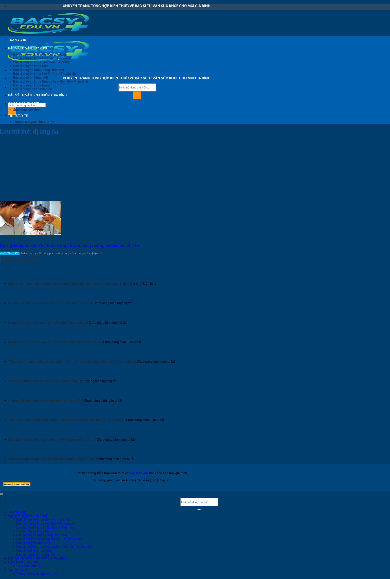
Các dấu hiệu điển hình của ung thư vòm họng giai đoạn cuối (52, 440)
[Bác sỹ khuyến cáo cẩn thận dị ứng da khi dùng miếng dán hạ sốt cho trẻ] (30, 234)
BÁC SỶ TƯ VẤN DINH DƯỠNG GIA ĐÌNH (37, 95)
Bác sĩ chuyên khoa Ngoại (32, 85)
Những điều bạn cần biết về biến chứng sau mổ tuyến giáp (50, 303)
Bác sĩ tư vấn (138, 473)
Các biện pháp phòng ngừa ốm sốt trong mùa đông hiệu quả (51, 459)
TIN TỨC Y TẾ (18, 116)
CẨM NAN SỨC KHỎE (23, 104)
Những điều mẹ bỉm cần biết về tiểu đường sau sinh (45, 400)
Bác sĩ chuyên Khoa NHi (30, 78)
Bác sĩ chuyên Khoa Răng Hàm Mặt (38, 70)
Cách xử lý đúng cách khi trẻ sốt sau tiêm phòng (43, 381)
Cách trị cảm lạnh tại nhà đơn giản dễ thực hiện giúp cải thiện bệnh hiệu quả (63, 284)
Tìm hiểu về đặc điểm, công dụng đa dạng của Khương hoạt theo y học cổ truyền (66, 420)
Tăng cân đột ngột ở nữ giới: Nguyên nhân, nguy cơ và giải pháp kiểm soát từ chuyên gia (72, 361)
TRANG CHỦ (17, 40)
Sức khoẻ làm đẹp (26, 110)
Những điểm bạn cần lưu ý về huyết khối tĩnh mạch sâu (48, 323)
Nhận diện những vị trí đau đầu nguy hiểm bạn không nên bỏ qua (55, 342)
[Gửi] (137, 96)
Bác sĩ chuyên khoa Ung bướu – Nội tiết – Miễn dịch (50, 81)
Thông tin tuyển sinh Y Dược (33, 122)
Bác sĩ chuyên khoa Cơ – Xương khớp (40, 54)
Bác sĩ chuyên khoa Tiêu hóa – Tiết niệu (42, 62)
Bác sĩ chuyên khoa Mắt (30, 66)
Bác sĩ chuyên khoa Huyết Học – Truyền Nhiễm (47, 74)
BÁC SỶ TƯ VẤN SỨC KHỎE (28, 48)
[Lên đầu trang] (1, 494)
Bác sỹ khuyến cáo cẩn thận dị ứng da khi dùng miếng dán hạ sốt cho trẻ (70, 245)
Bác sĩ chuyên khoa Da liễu (32, 89)
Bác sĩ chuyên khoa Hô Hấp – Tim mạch (42, 58)
